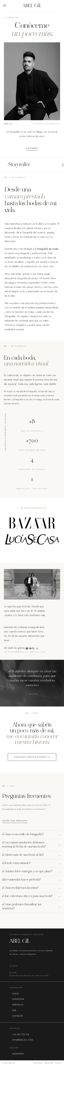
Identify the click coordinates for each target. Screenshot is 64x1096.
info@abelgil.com (22, 1040)
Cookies (58, 1063)
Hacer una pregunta (14, 820)
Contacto (17, 1016)
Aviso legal (38, 1063)
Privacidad (49, 1063)
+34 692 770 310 (20, 1034)
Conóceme (18, 999)
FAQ (14, 1010)
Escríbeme (32, 148)
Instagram (18, 1053)
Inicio (15, 993)
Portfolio (17, 1004)
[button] (4, 5)
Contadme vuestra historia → (32, 757)
